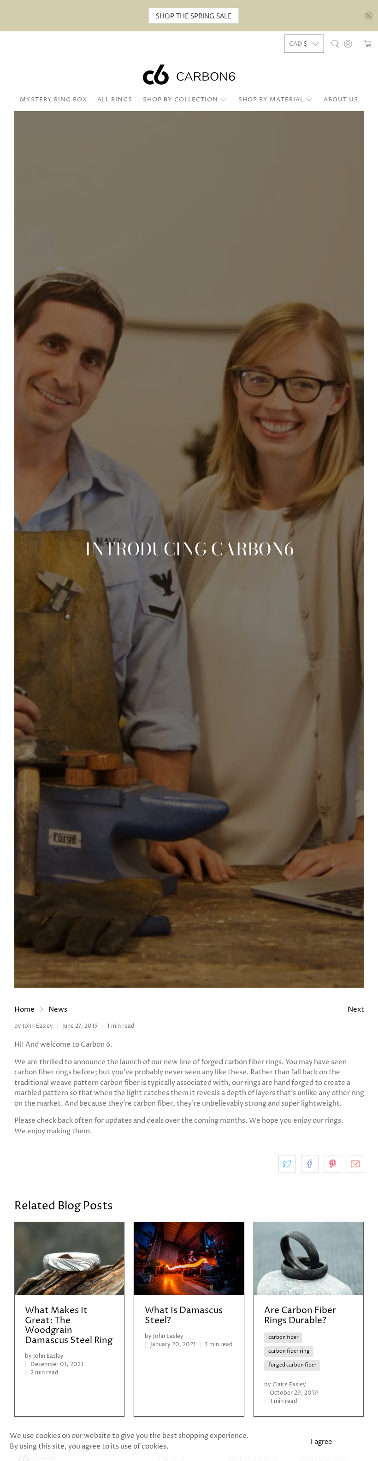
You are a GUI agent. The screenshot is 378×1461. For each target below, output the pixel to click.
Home (24, 1009)
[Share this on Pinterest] (332, 1163)
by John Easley (33, 1026)
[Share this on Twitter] (287, 1163)
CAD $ (298, 44)
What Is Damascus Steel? (184, 1315)
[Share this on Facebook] (310, 1163)
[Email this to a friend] (355, 1163)
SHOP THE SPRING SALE (193, 15)
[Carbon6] (189, 75)
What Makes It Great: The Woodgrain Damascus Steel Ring (68, 1325)
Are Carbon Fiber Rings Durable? (300, 1315)
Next (356, 1009)
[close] (368, 15)
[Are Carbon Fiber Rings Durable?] (309, 1258)
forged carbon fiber (292, 1364)
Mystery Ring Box (53, 99)
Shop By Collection (180, 99)
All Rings (114, 99)
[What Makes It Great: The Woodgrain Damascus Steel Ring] (69, 1258)
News (57, 1009)
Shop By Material (271, 99)
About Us (341, 99)
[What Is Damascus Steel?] (189, 1258)
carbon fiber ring (289, 1351)
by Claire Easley (285, 1385)
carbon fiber (283, 1337)
